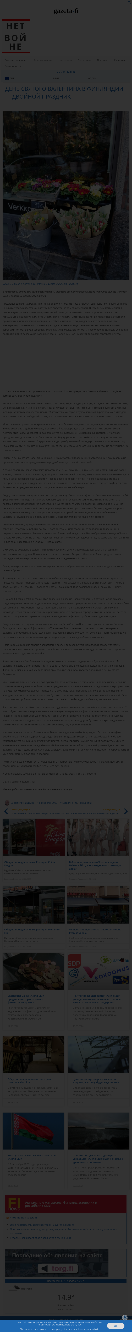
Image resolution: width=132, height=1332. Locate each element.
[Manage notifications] (125, 1317)
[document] (66, 666)
